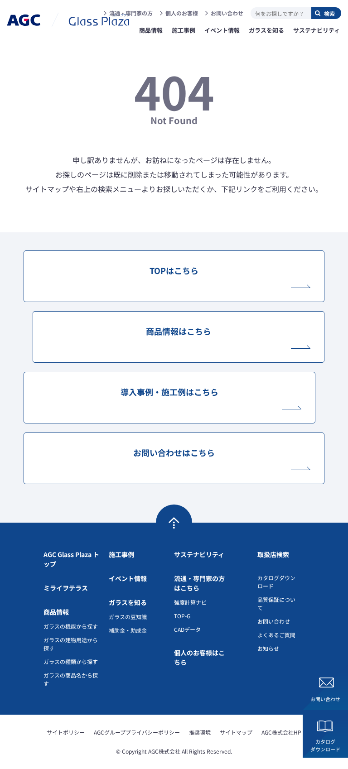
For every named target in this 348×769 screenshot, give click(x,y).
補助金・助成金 (128, 630)
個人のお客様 (181, 13)
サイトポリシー (66, 732)
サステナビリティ (199, 554)
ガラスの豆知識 (128, 616)
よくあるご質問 (276, 635)
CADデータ (187, 629)
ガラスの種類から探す (71, 661)
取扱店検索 (273, 554)
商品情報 (56, 611)
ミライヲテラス (66, 587)
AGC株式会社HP (281, 732)
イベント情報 (128, 578)
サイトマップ (236, 732)
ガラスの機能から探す (71, 626)
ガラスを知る (128, 602)
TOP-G (182, 616)
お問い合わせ (227, 13)
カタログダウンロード (325, 745)
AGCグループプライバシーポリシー (137, 732)
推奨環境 (200, 732)
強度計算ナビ (190, 602)
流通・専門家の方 (131, 13)
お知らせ (268, 648)
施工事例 (121, 554)
